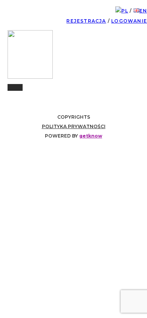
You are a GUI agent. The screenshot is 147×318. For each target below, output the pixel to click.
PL (124, 11)
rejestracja (86, 21)
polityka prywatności (74, 126)
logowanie (129, 21)
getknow (90, 136)
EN (143, 11)
